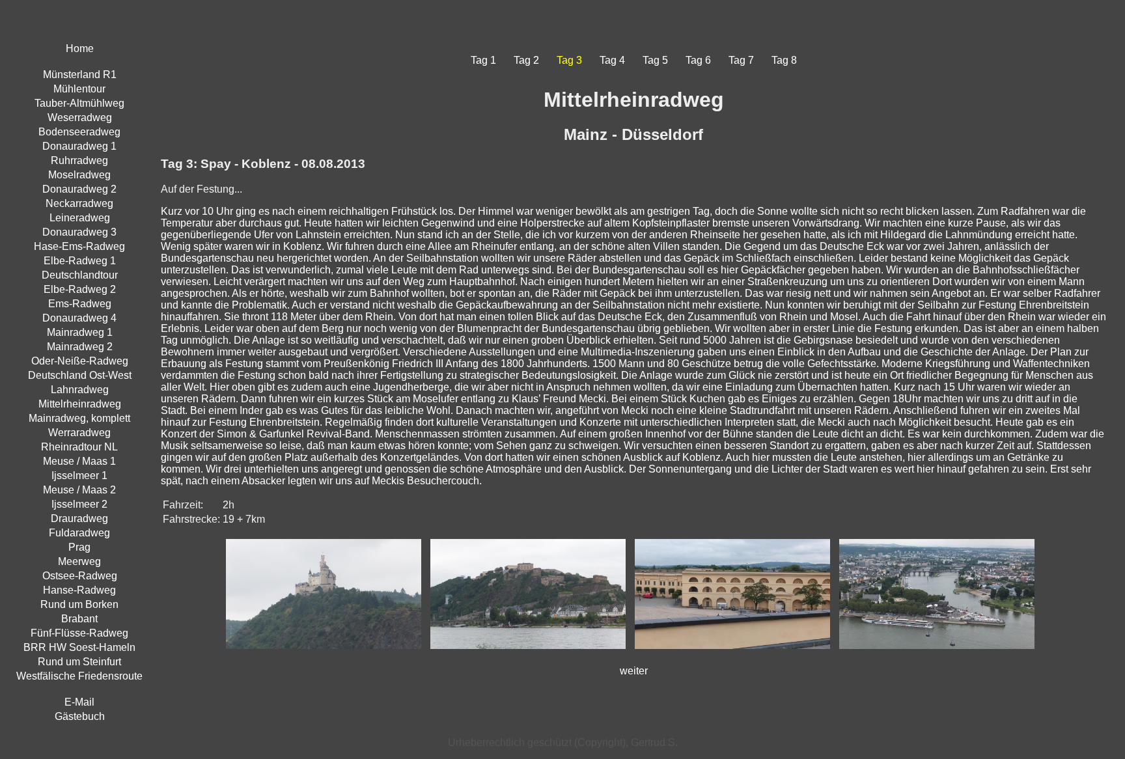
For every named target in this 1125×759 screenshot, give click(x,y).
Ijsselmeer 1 (79, 475)
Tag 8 (784, 60)
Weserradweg (80, 117)
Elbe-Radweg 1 (80, 260)
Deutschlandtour (80, 275)
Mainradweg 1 (80, 332)
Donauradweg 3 (79, 232)
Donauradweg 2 (79, 189)
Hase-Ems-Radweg (79, 246)
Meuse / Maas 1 (79, 461)
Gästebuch (80, 716)
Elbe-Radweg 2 (80, 289)
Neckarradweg (79, 203)
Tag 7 (741, 60)
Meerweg (79, 561)
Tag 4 (612, 60)
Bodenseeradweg (79, 131)
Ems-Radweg (79, 303)
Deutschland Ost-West (80, 375)
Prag (79, 547)
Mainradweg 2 (80, 346)
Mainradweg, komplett (79, 418)
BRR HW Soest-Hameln (79, 647)
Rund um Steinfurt (79, 661)
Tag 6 (698, 60)
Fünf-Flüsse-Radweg (79, 633)
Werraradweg (79, 432)
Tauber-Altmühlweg (79, 103)
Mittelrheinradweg (79, 403)
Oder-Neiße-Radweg (79, 360)
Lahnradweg (80, 389)
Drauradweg (79, 518)
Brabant (79, 618)
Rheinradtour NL (79, 446)
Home (80, 48)
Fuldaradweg (79, 532)
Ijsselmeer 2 (79, 504)
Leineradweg (79, 217)
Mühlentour (79, 88)
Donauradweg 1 (79, 146)
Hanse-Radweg (79, 590)
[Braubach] (327, 651)
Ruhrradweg (79, 160)
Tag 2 (526, 60)
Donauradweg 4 (79, 318)
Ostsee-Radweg (79, 575)
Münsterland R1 (80, 74)
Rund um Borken (79, 604)
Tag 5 (655, 60)
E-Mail (79, 702)
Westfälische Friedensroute (79, 676)
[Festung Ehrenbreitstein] (531, 651)
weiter (634, 670)
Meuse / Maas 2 (79, 489)
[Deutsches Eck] (940, 651)
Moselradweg (79, 174)
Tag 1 (483, 60)
